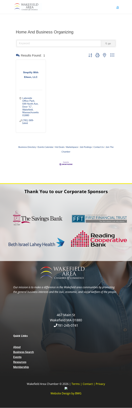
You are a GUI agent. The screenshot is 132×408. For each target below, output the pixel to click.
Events (17, 357)
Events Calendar (45, 147)
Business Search (23, 352)
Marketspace (72, 147)
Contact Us (99, 147)
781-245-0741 (67, 325)
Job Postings (86, 147)
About (17, 347)
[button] (17, 55)
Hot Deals (59, 147)
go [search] (109, 43)
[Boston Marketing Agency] (66, 389)
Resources (19, 362)
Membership (21, 367)
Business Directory (27, 147)
